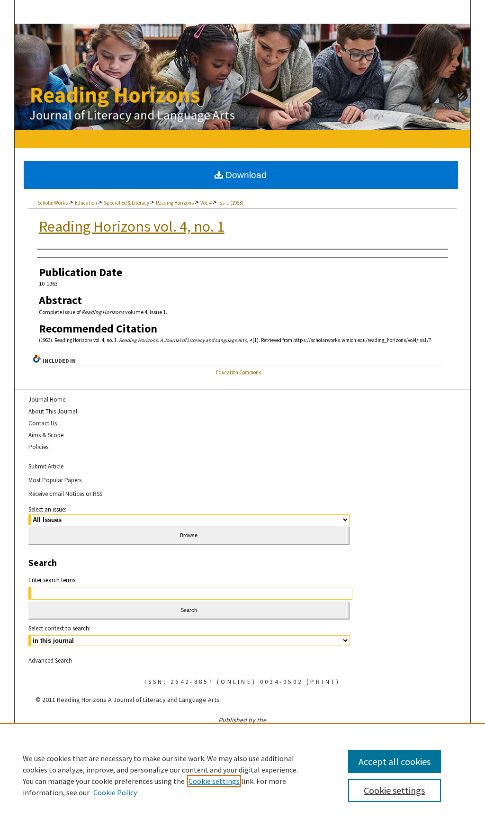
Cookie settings (214, 781)
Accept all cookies (395, 761)
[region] (242, 775)
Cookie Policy (115, 792)
